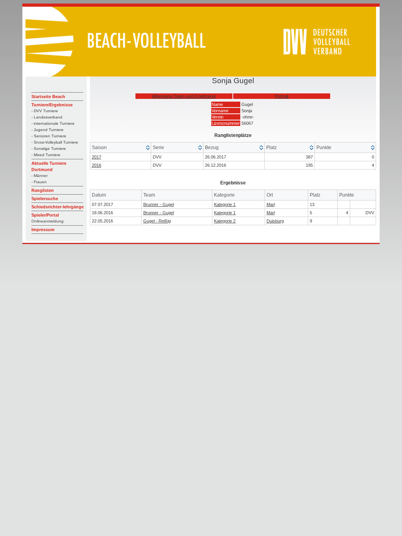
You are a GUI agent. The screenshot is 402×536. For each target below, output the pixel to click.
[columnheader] (120, 147)
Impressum (43, 229)
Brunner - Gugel (158, 204)
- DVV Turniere (44, 111)
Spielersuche (44, 198)
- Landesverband (46, 117)
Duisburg (275, 221)
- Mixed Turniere (45, 155)
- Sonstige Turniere (48, 148)
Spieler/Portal (45, 215)
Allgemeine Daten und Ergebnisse (184, 96)
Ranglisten (42, 190)
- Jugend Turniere (47, 130)
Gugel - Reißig (157, 221)
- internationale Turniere (53, 123)
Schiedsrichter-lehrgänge (57, 206)
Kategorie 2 (225, 221)
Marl (271, 204)
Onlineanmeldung (47, 221)
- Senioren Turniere (48, 136)
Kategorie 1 (225, 204)
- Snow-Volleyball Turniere (54, 142)
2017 (96, 157)
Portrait (282, 96)
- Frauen (39, 182)
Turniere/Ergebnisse (52, 104)
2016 (96, 165)
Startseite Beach (48, 96)
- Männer (39, 175)
